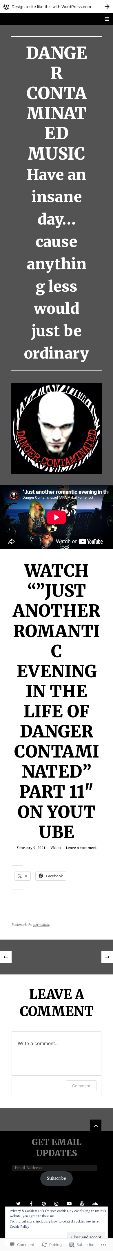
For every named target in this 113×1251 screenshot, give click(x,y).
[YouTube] (69, 1203)
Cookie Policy (19, 1227)
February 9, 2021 (31, 848)
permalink (41, 924)
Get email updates (57, 1147)
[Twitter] (18, 1203)
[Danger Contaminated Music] (56, 428)
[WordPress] (82, 1203)
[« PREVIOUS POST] (6, 957)
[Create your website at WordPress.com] (56, 6)
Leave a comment (81, 848)
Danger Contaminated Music (56, 103)
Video (55, 848)
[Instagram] (56, 1203)
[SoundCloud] (95, 1203)
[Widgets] (95, 1125)
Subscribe (56, 1178)
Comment (81, 1085)
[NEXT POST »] (107, 957)
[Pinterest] (44, 1203)
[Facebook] (31, 1203)
